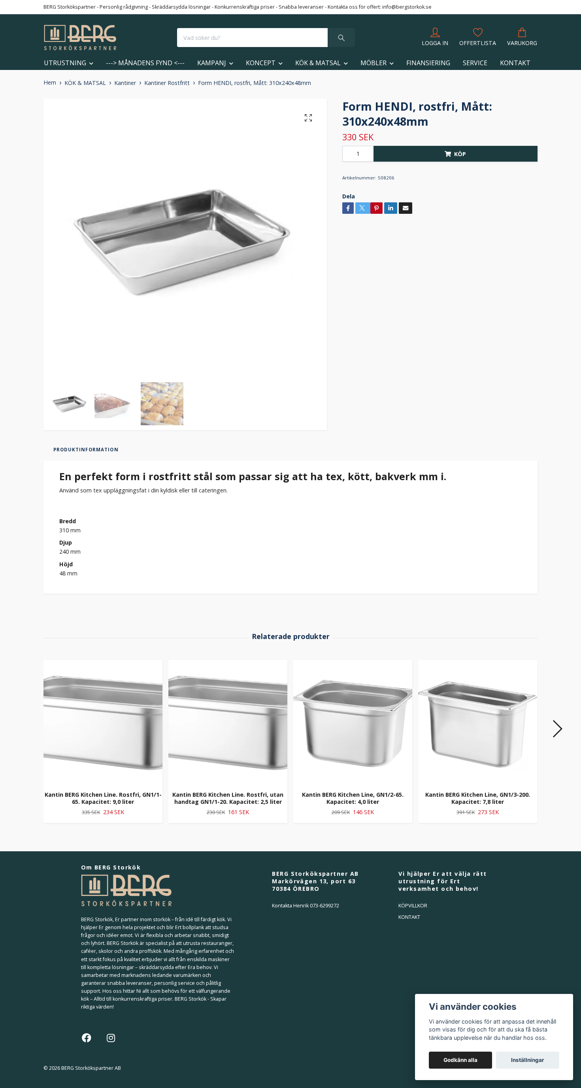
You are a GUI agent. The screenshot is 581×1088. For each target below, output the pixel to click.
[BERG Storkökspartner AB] (80, 37)
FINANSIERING (428, 62)
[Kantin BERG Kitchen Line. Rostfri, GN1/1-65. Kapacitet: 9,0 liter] (102, 722)
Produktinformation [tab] (86, 450)
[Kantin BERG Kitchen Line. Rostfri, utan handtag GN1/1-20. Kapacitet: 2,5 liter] (227, 722)
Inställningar (527, 1060)
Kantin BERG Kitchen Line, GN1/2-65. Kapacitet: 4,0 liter (353, 798)
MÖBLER (373, 62)
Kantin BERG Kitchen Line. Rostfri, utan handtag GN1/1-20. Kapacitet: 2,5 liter (227, 798)
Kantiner (125, 83)
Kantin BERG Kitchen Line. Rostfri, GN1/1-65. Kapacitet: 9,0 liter (103, 798)
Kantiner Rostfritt (167, 83)
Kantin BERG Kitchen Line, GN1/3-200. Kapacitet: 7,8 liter (477, 798)
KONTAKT (515, 62)
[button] (557, 728)
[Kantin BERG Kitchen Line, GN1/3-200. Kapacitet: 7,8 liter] (477, 722)
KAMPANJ (211, 62)
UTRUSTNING (65, 62)
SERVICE (475, 62)
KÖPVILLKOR (412, 905)
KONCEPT (260, 62)
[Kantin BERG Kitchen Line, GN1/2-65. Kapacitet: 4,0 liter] (352, 722)
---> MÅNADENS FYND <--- (145, 62)
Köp (460, 154)
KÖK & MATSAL (318, 62)
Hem (49, 82)
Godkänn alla (460, 1060)
